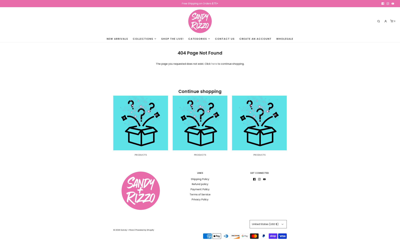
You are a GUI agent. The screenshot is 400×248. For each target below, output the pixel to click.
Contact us (225, 39)
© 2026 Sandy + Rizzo (123, 230)
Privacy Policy (200, 199)
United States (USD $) (265, 224)
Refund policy (200, 184)
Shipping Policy (200, 179)
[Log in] (386, 21)
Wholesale (284, 39)
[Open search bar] (378, 21)
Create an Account (255, 39)
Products (141, 154)
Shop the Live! (172, 39)
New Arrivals (117, 39)
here (214, 64)
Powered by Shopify (145, 230)
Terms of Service (200, 194)
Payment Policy (200, 189)
